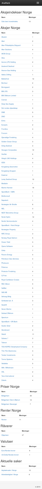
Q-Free (4, 275)
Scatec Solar (5, 326)
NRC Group (5, 234)
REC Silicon (5, 284)
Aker (3, 41)
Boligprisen (5, 396)
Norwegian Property (8, 229)
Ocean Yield (5, 242)
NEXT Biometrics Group (9, 213)
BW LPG (4, 91)
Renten (4, 419)
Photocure (5, 263)
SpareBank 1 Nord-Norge (10, 225)
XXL (2, 372)
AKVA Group (5, 53)
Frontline (4, 129)
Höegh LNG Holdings (8, 158)
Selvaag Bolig (6, 296)
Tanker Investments (8, 355)
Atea (3, 58)
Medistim (4, 183)
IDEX (3, 162)
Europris (4, 125)
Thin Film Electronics (8, 351)
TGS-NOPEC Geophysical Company (14, 347)
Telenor (4, 342)
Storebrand (5, 330)
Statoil (3, 334)
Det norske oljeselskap (9, 108)
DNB (3, 112)
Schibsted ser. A (7, 300)
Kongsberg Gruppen (8, 171)
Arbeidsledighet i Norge (9, 474)
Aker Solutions (6, 49)
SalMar (3, 288)
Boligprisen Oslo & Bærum (10, 400)
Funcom (4, 133)
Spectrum (4, 317)
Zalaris (3, 380)
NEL (2, 208)
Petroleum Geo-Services (10, 259)
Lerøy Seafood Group (9, 179)
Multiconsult (5, 196)
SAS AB (4, 292)
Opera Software (7, 246)
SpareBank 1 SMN (8, 192)
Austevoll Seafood (7, 66)
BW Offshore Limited (8, 95)
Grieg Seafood (6, 146)
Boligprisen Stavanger (9, 404)
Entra (3, 120)
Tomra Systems (7, 359)
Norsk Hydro (5, 217)
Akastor (4, 37)
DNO (3, 116)
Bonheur (4, 83)
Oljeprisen (5, 435)
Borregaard (5, 87)
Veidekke (4, 363)
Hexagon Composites (9, 150)
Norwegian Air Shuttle (9, 204)
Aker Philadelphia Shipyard (10, 45)
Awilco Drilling (6, 74)
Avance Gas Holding (8, 70)
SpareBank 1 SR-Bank (9, 321)
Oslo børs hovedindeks (9, 21)
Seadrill (4, 305)
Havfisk (4, 154)
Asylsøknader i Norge (9, 470)
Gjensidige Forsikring (8, 137)
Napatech (4, 200)
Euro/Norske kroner (8, 450)
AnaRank (6, 2)
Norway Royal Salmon (9, 238)
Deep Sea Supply (7, 104)
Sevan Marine (6, 309)
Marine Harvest (6, 187)
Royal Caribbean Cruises (10, 280)
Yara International (7, 376)
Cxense (4, 100)
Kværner (4, 175)
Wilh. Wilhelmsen (7, 367)
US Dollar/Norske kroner (10, 455)
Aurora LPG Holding (8, 62)
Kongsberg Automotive (9, 167)
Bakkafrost (5, 79)
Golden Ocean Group (9, 141)
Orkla (3, 250)
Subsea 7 (4, 338)
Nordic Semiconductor (9, 221)
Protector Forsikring (8, 271)
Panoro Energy (6, 254)
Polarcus (4, 267)
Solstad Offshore (7, 313)
